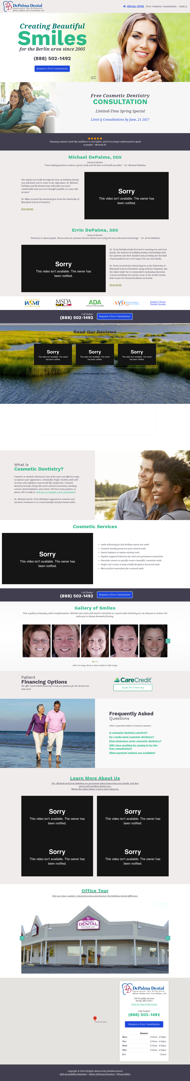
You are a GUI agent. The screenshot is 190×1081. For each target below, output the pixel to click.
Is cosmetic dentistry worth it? (128, 732)
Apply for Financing (133, 687)
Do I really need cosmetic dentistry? (131, 737)
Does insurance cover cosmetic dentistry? (135, 741)
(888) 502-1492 (52, 58)
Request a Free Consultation (52, 68)
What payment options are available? (132, 752)
